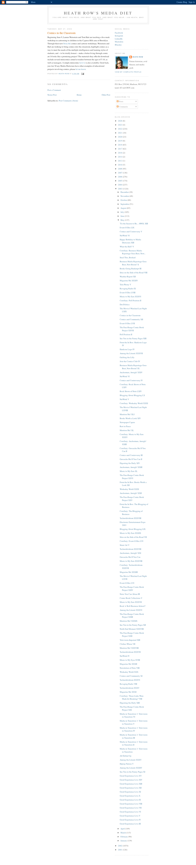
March (123, 832)
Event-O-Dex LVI (127, 583)
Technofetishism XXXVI (130, 680)
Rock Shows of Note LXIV (131, 391)
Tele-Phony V (125, 284)
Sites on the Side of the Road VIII (133, 272)
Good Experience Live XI (130, 791)
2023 (120, 124)
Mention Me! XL (127, 430)
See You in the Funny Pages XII (133, 625)
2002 (120, 845)
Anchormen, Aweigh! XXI (130, 553)
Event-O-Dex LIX (127, 227)
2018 (120, 144)
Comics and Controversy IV (131, 380)
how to (82, 62)
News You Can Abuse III (130, 594)
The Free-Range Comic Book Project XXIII (132, 615)
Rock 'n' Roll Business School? (132, 606)
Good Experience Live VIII (131, 803)
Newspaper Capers (127, 422)
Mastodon (119, 41)
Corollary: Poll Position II (130, 300)
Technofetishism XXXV (129, 688)
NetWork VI (125, 235)
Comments (123, 106)
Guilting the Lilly (127, 357)
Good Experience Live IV (130, 819)
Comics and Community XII (131, 319)
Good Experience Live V (130, 815)
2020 (120, 136)
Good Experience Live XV (131, 775)
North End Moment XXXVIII (132, 629)
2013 (120, 160)
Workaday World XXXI (129, 489)
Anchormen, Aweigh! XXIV (131, 372)
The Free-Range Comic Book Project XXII (132, 634)
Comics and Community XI (131, 676)
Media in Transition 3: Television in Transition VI (133, 715)
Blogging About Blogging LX (132, 395)
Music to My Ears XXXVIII (131, 561)
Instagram (119, 35)
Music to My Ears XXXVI (130, 296)
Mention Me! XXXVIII (129, 648)
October (124, 200)
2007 (120, 172)
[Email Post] (82, 74)
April (123, 828)
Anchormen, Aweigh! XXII (131, 493)
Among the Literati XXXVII (131, 353)
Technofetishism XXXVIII (130, 518)
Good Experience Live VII (130, 807)
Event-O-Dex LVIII (127, 292)
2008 (120, 168)
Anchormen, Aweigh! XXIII (131, 467)
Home (79, 94)
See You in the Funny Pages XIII (133, 338)
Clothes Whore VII (127, 644)
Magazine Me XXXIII (129, 572)
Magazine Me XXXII (128, 664)
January (124, 840)
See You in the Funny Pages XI (132, 771)
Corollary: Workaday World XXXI (134, 403)
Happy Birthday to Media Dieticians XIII (130, 241)
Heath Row (137, 57)
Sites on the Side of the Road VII (133, 537)
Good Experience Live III (130, 823)
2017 (120, 148)
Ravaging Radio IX (128, 288)
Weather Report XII (128, 276)
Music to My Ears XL (129, 471)
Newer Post (52, 94)
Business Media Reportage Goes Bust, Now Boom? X (133, 263)
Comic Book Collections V (131, 598)
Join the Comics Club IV (130, 361)
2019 (120, 140)
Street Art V (124, 545)
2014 (120, 156)
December (125, 192)
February (124, 836)
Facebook (119, 32)
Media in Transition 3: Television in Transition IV (133, 729)
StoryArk (67, 43)
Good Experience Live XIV (131, 779)
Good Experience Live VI (130, 811)
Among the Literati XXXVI (131, 610)
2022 (120, 128)
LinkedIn (119, 38)
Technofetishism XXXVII (130, 652)
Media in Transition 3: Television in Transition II (133, 743)
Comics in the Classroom (130, 315)
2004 (120, 184)
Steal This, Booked (128, 257)
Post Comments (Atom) (68, 100)
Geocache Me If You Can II (131, 459)
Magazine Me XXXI (128, 691)
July (122, 212)
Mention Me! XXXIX (128, 621)
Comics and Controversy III (131, 455)
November (125, 196)
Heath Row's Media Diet (98, 13)
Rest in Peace (125, 426)
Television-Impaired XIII (130, 640)
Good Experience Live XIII (131, 783)
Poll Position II (126, 334)
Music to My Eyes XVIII (130, 660)
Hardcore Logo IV (127, 349)
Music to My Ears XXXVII (131, 602)
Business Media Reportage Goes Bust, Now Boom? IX (133, 367)
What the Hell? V (127, 246)
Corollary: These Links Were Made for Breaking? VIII (131, 697)
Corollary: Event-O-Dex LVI (131, 541)
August (124, 208)
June (123, 216)
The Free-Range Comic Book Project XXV (132, 499)
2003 (120, 188)
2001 (120, 849)
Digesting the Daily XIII (130, 702)
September (125, 204)
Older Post (106, 94)
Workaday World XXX (129, 672)
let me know (81, 69)
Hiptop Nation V (127, 763)
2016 (120, 152)
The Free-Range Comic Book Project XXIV (132, 588)
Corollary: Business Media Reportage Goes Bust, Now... (132, 252)
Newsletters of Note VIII (129, 668)
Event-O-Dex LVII (127, 323)
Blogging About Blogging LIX (132, 529)
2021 (120, 132)
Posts (121, 101)
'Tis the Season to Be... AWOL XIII (134, 223)
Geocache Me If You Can (130, 557)
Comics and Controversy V (131, 231)
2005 (120, 180)
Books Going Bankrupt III (130, 268)
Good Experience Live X (130, 795)
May (123, 220)
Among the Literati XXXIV (131, 767)
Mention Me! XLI (127, 414)
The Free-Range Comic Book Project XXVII (132, 329)
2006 (120, 176)
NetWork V (124, 399)
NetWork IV (125, 656)
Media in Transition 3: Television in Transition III (133, 736)
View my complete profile (128, 72)
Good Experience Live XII (130, 787)
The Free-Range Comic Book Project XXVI (132, 477)
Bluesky (118, 44)
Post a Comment (54, 90)
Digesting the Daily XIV (130, 463)
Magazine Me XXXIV (129, 280)
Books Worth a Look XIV (130, 418)
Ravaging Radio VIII (128, 684)
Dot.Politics (125, 304)
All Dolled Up (125, 755)
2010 (120, 164)
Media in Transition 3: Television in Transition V (133, 722)
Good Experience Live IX (130, 799)
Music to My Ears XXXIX (130, 533)
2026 (120, 120)
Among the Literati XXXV (130, 759)
